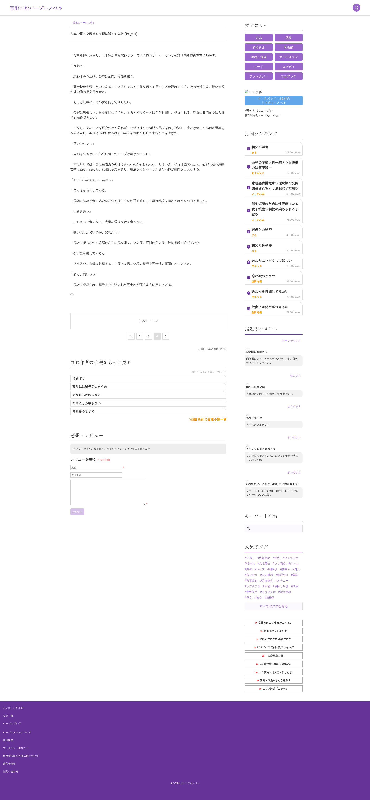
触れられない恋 (255, 387)
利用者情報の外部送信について (21, 755)
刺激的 (288, 47)
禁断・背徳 (259, 57)
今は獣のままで (83, 411)
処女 (297, 569)
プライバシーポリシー (16, 747)
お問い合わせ (10, 771)
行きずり (78, 378)
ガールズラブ (288, 57)
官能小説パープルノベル (36, 7)
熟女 (259, 597)
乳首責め (264, 557)
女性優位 (264, 563)
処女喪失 (267, 580)
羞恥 (295, 574)
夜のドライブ (254, 418)
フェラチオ (291, 557)
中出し (250, 557)
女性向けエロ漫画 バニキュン (275, 622)
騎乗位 (286, 569)
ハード (258, 66)
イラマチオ (269, 591)
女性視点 (251, 591)
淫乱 (249, 597)
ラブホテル (253, 586)
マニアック (289, 76)
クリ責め (280, 563)
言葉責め (251, 580)
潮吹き (273, 569)
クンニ (294, 563)
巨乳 (277, 557)
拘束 (295, 586)
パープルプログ (12, 723)
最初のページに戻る (84, 22)
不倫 (267, 586)
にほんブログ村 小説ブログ (275, 639)
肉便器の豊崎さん (257, 351)
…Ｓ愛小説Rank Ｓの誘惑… (275, 663)
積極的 (270, 597)
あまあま (258, 47)
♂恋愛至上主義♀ (275, 655)
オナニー (282, 580)
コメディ (288, 66)
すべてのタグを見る (274, 606)
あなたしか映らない (86, 395)
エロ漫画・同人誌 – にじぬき (275, 672)
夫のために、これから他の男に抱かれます (272, 484)
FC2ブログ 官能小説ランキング (275, 647)
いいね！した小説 (13, 707)
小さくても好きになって (261, 448)
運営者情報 (9, 763)
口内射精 (267, 574)
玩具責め (285, 591)
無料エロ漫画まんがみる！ (275, 680)
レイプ (260, 569)
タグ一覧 (8, 715)
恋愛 (288, 38)
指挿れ (250, 563)
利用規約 (8, 740)
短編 (259, 38)
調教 (249, 569)
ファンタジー (258, 76)
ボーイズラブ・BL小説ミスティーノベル (273, 100)
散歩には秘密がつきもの (89, 386)
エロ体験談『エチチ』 (275, 688)
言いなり (251, 574)
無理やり (282, 574)
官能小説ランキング (275, 630)
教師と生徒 (281, 586)
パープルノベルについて (17, 732)
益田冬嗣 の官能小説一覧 (208, 419)
